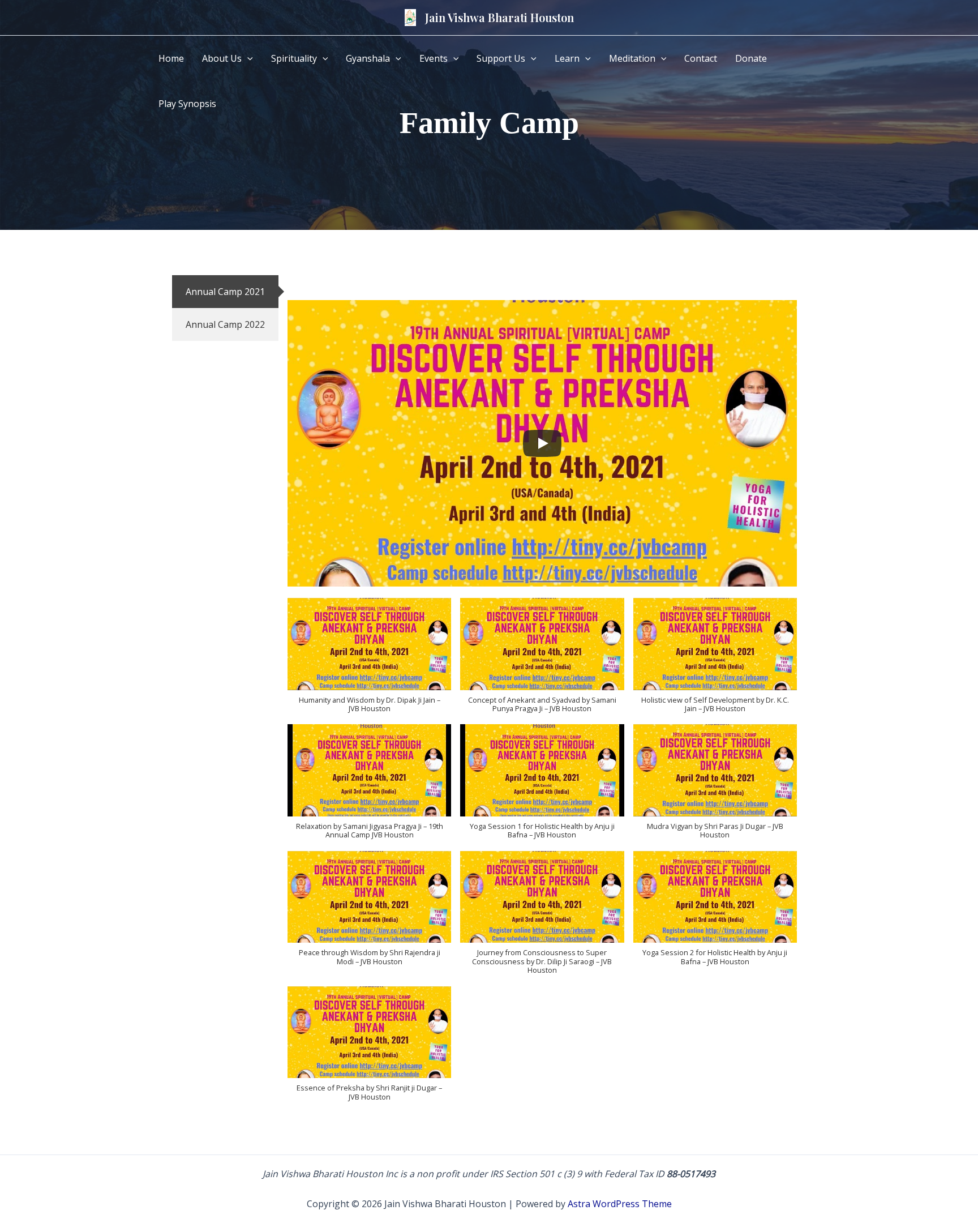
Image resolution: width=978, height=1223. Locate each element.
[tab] (225, 291)
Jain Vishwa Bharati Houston (499, 17)
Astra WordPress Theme (620, 1204)
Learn (567, 58)
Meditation (632, 58)
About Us (222, 58)
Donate (751, 58)
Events (433, 58)
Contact (700, 58)
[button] (369, 661)
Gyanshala (368, 58)
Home (171, 58)
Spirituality (294, 58)
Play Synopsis (187, 103)
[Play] (542, 443)
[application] (247, 58)
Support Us (501, 58)
